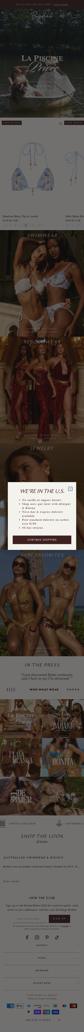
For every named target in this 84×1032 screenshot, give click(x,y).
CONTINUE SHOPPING (42, 539)
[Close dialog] (70, 489)
